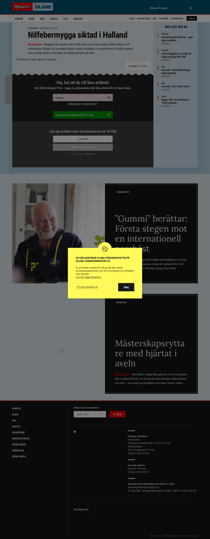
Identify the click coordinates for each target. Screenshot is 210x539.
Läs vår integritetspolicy (88, 277)
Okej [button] (126, 287)
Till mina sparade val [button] (87, 287)
